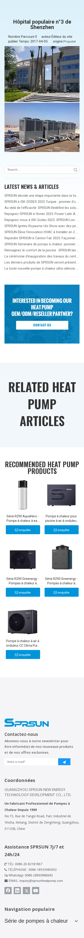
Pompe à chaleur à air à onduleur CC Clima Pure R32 (22, 643)
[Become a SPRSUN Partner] (42, 314)
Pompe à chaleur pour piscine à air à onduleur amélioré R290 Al (61, 518)
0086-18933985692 (39, 875)
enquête (25, 530)
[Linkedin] (17, 890)
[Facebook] (8, 890)
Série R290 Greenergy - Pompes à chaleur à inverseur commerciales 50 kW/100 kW (61, 581)
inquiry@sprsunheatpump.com (41, 880)
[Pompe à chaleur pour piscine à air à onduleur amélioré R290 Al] (61, 494)
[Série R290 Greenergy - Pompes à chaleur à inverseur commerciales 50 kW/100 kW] (61, 557)
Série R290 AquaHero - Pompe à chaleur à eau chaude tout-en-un (22, 518)
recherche (75, 169)
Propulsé (69, 41)
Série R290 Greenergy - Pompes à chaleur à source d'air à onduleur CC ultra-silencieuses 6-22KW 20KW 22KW (22, 581)
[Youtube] (35, 890)
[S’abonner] (64, 761)
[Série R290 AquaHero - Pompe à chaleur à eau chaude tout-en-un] (23, 494)
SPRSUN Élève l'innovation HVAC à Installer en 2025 (42, 232)
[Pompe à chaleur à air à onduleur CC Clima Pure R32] (23, 619)
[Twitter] (26, 890)
